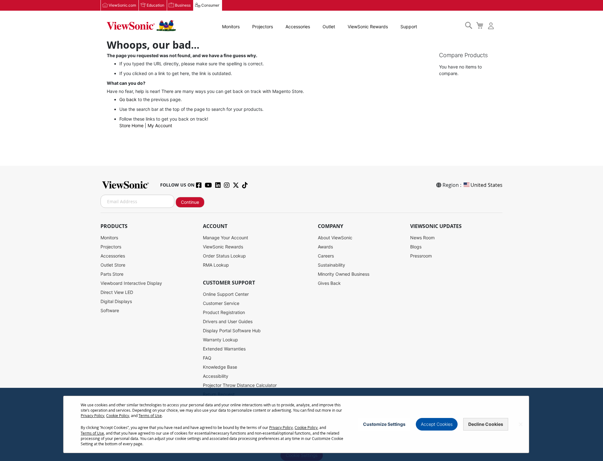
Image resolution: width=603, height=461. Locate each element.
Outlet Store (112, 265)
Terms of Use (150, 415)
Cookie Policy (117, 415)
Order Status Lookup (224, 255)
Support (408, 26)
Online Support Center (226, 294)
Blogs (415, 246)
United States (486, 185)
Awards (325, 246)
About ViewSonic (335, 237)
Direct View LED (116, 292)
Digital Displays (116, 301)
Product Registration (224, 312)
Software (109, 310)
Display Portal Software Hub (232, 330)
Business (183, 5)
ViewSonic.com (122, 5)
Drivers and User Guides (228, 321)
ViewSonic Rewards (368, 26)
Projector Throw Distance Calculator (240, 385)
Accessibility (215, 376)
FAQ (207, 358)
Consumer (210, 5)
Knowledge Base (220, 367)
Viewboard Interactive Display (131, 283)
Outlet (329, 26)
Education (155, 5)
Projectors (262, 26)
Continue (190, 202)
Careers (326, 255)
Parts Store (111, 274)
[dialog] (301, 424)
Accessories (297, 26)
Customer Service (221, 303)
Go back (128, 99)
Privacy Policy (92, 415)
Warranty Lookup (220, 339)
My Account (160, 125)
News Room (422, 237)
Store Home (131, 125)
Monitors (231, 26)
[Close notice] (521, 424)
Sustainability (331, 265)
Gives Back (329, 283)
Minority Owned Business (343, 274)
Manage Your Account (225, 237)
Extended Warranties (224, 348)
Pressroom (421, 255)
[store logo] (141, 25)
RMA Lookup (216, 265)
